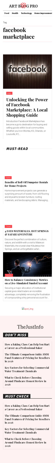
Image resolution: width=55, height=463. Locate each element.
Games (9, 275)
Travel (8, 226)
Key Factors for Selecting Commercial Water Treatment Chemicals (27, 369)
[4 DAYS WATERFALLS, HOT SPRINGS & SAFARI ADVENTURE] (27, 215)
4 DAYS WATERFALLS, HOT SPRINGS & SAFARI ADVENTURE (27, 232)
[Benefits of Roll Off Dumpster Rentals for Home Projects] (27, 167)
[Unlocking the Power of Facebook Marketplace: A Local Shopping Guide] (27, 71)
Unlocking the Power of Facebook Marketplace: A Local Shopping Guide (27, 107)
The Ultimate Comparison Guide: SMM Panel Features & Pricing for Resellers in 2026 (27, 358)
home (8, 178)
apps (9, 93)
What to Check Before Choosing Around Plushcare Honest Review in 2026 (25, 381)
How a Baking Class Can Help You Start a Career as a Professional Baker (27, 346)
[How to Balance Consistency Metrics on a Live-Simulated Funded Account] (27, 264)
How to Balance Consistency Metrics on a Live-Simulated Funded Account (26, 281)
